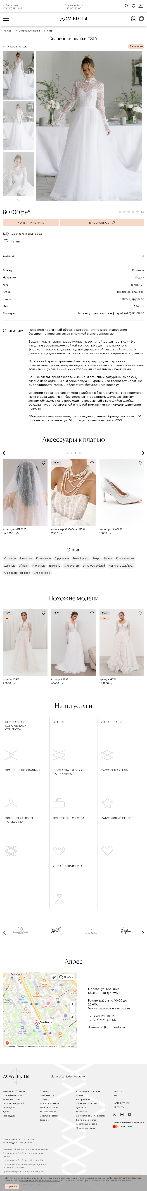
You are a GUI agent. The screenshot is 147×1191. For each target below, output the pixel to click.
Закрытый (137, 284)
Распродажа (9, 1116)
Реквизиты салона (49, 1107)
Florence (138, 270)
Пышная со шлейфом (130, 291)
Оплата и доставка (49, 1116)
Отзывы (44, 1099)
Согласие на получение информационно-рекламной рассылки (24, 1166)
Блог (115, 1095)
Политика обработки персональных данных (25, 1149)
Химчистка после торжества (19, 820)
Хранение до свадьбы (22, 770)
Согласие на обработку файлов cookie (23, 1160)
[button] (18, 198)
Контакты (118, 1107)
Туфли (6, 1112)
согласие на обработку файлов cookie (40, 1181)
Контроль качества (69, 818)
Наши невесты (47, 1095)
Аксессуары (9, 1107)
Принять (12, 1186)
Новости (117, 1091)
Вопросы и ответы (49, 1103)
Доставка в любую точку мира (68, 772)
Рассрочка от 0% (114, 770)
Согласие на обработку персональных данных (23, 1154)
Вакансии (44, 1120)
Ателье (58, 722)
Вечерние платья (11, 1099)
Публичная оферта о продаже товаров (23, 1171)
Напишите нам (121, 1103)
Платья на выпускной (13, 1103)
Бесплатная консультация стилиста (17, 726)
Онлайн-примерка (67, 866)
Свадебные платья (12, 1095)
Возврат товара (48, 1112)
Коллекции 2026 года (14, 1091)
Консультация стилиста (88, 1091)
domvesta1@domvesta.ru (106, 1027)
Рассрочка (81, 1112)
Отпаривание (112, 722)
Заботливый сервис (117, 818)
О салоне (44, 1091)
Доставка (81, 1107)
